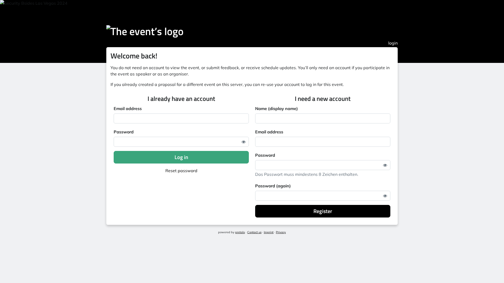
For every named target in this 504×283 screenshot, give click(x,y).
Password (124, 131)
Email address (128, 108)
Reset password (181, 170)
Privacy (281, 232)
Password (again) (273, 185)
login (393, 43)
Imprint (269, 232)
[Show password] (243, 142)
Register (322, 211)
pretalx (240, 232)
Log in (181, 157)
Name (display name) (276, 108)
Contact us (254, 232)
